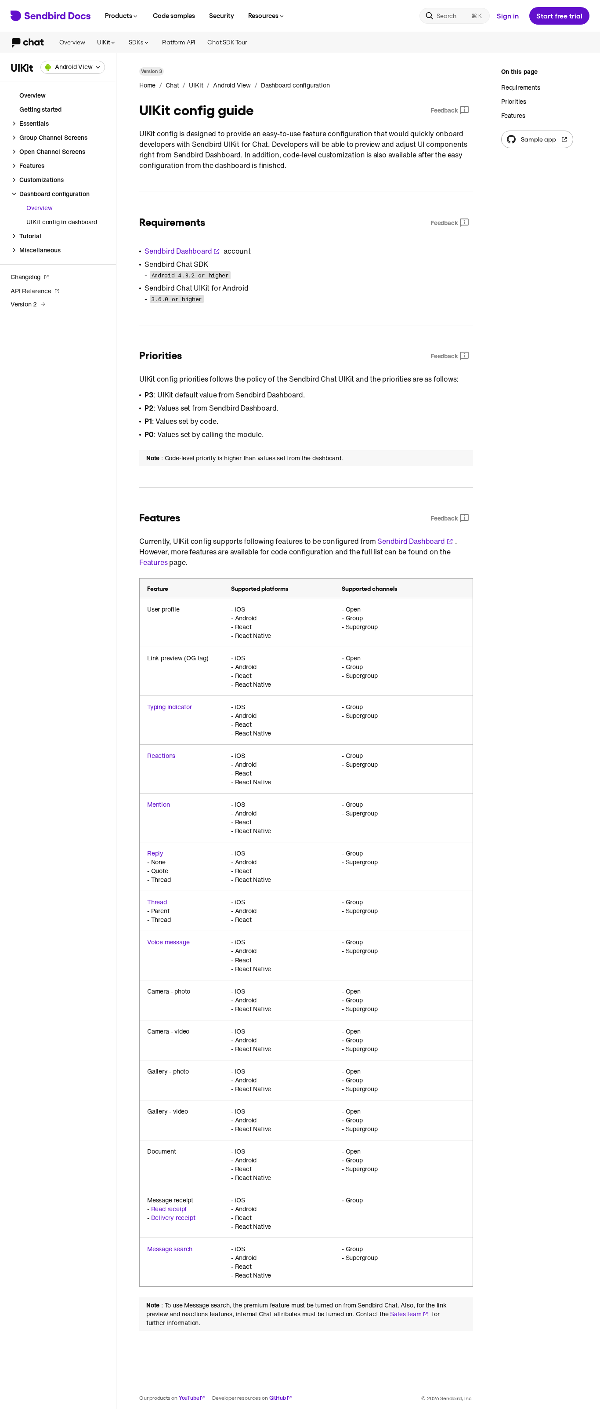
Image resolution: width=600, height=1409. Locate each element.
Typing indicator (169, 707)
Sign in (508, 15)
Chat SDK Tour (227, 42)
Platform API (178, 42)
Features (153, 562)
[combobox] (72, 67)
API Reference (31, 290)
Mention (158, 804)
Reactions (161, 755)
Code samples (174, 15)
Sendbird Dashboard (178, 251)
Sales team (405, 1314)
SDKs (136, 42)
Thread (157, 902)
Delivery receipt (173, 1217)
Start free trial (559, 15)
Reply (155, 853)
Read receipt (169, 1209)
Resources (263, 15)
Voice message (168, 942)
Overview (72, 42)
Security (221, 15)
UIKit (103, 42)
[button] (72, 67)
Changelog (25, 276)
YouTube (189, 1398)
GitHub (277, 1398)
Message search (169, 1249)
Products (118, 15)
